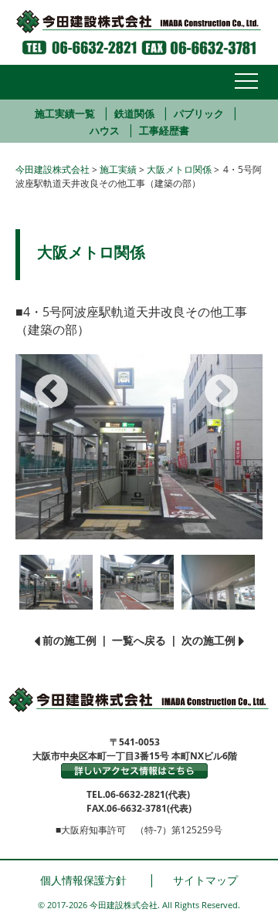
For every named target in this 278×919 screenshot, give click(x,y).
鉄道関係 (134, 113)
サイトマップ (205, 880)
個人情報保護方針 (83, 880)
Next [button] (212, 379)
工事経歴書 (164, 130)
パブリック (199, 113)
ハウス (105, 130)
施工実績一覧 (65, 113)
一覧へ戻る (139, 640)
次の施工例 (208, 640)
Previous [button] (42, 379)
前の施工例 (69, 640)
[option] (139, 446)
